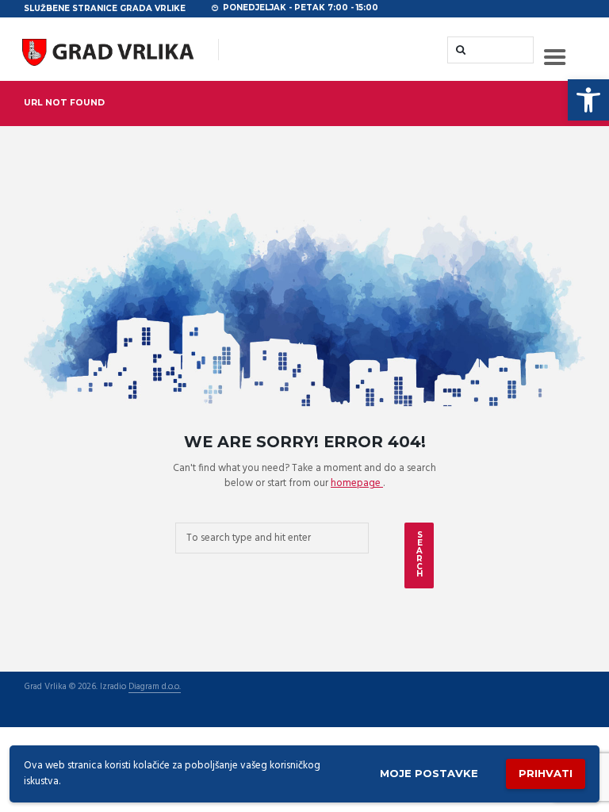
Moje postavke (429, 773)
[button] (588, 100)
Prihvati (546, 773)
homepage (357, 483)
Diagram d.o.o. (154, 687)
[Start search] (459, 49)
